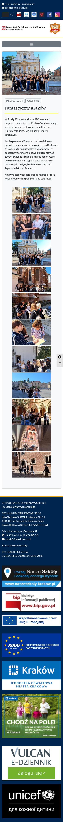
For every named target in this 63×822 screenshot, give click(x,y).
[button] (31, 44)
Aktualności (33, 100)
